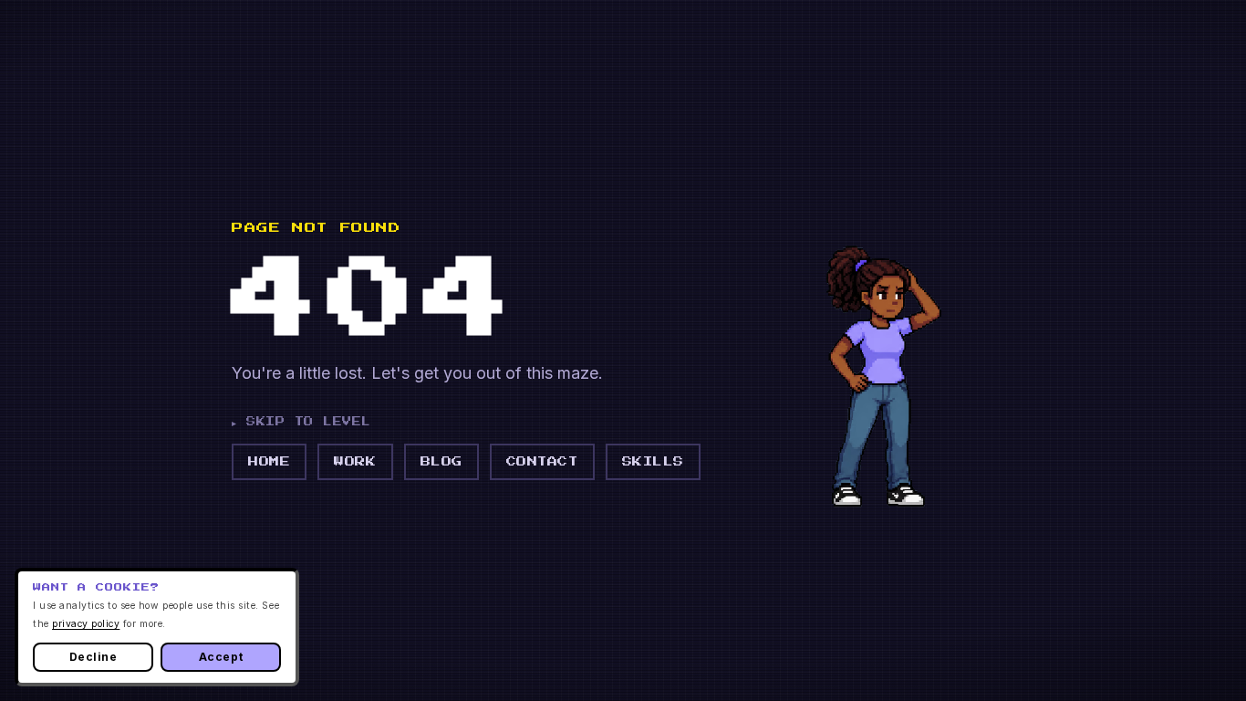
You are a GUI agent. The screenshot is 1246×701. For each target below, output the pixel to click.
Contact (542, 461)
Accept (221, 657)
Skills (653, 461)
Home (269, 461)
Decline (93, 657)
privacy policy (85, 624)
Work (355, 461)
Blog (441, 461)
